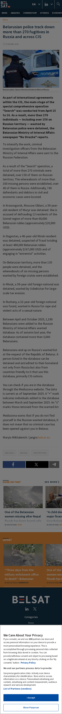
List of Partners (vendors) (17, 688)
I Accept (31, 697)
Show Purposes (31, 707)
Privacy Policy (28, 662)
